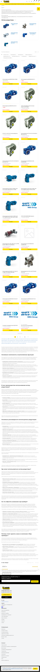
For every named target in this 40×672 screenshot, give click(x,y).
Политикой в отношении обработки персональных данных (13, 668)
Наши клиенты (4, 617)
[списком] (36, 52)
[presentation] (1, 570)
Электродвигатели (4, 16)
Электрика (3, 654)
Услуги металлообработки (31, 13)
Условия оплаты (4, 630)
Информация (4, 627)
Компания (3, 608)
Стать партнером (4, 616)
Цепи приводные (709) (11, 340)
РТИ (19, 12)
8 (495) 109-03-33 (5, 592)
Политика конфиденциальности (7, 635)
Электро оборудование (22, 13)
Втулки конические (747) (14, 343)
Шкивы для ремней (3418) (31, 341)
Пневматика (3, 651)
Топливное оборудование (6, 649)
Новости (3, 620)
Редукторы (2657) (4, 340)
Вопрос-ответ (4, 636)
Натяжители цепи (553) (19, 340)
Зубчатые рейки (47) (23, 341)
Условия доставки (4, 632)
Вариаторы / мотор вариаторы (18, 16)
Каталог (6, 597)
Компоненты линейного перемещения (18, 10)
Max (2, 607)
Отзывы (2, 619)
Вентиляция (8, 10)
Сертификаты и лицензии (6, 614)
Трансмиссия (3, 10)
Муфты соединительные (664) (6, 341)
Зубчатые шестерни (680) (5, 343)
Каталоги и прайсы (5, 613)
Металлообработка (5, 660)
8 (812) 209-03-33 (5, 590)
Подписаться (34, 581)
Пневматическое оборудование (12, 12)
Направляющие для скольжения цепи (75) (30, 340)
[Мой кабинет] (31, 1)
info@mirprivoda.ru (5, 601)
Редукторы (10, 16)
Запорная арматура (10, 13)
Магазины (3, 629)
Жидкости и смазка (23, 12)
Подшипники (27, 10)
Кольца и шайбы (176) (22, 343)
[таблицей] (38, 52)
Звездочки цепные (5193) (16, 341)
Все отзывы (37, 562)
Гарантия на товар (5, 633)
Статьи (2, 622)
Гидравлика (16, 13)
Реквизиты (3, 611)
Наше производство (5, 610)
